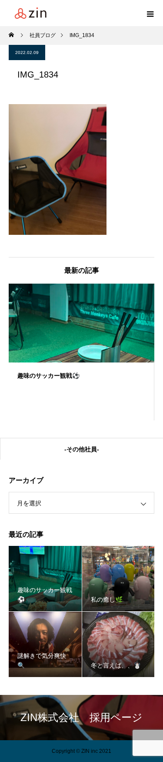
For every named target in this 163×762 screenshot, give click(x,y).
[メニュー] (150, 13)
